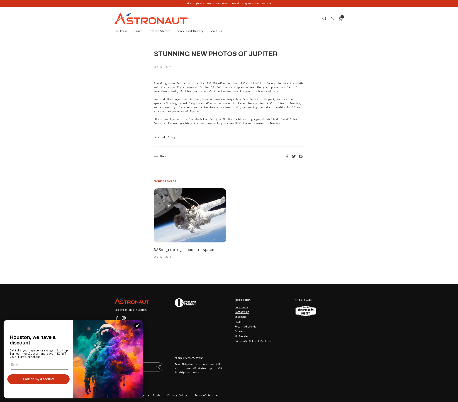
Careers (240, 331)
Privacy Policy (177, 395)
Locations (241, 307)
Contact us (242, 311)
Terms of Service (206, 395)
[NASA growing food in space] (190, 215)
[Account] (332, 18)
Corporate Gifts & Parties (253, 341)
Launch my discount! (38, 379)
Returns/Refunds (245, 326)
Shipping (240, 316)
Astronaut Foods (149, 395)
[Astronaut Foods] (151, 18)
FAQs (237, 321)
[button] (324, 18)
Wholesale (241, 336)
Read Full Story (164, 137)
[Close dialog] (137, 326)
